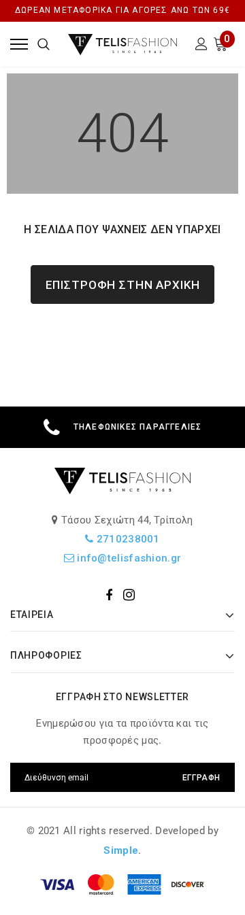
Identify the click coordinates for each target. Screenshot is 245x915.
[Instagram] (129, 595)
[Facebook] (108, 595)
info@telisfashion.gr (127, 558)
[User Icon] (201, 46)
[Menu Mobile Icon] (19, 44)
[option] (122, 427)
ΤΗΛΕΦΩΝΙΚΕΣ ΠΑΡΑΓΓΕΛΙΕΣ (138, 427)
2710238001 (127, 539)
